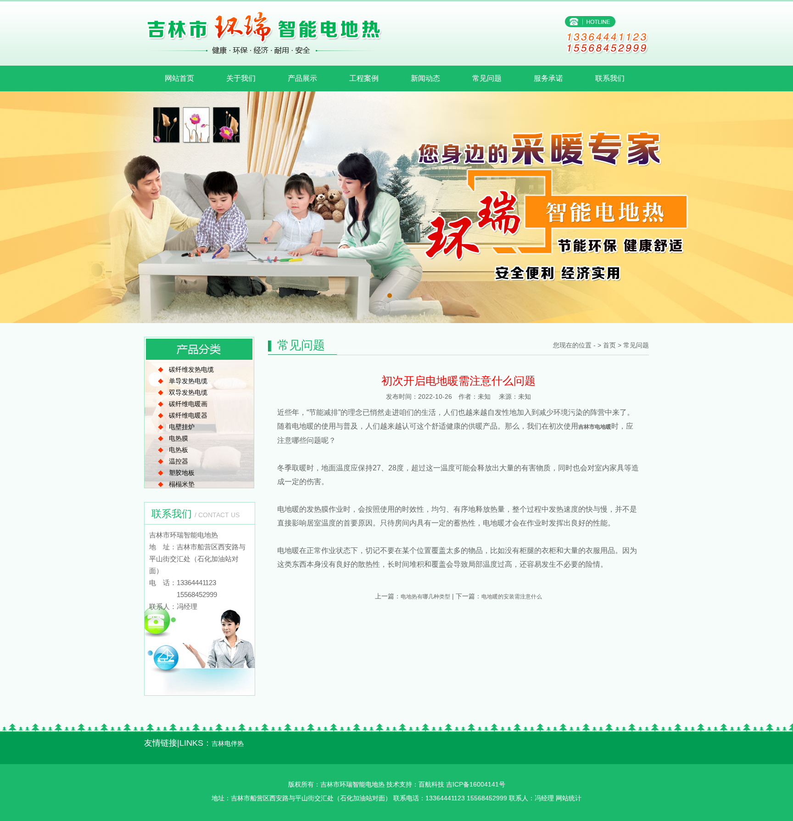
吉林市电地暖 (594, 427)
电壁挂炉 (182, 426)
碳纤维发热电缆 (191, 369)
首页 (609, 345)
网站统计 (568, 798)
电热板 (178, 449)
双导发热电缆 (188, 392)
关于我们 (241, 78)
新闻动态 (425, 78)
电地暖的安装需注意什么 (511, 596)
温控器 (178, 461)
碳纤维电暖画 (188, 404)
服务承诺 (548, 78)
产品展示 (302, 78)
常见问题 (487, 78)
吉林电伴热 (228, 743)
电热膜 (178, 438)
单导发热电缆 (188, 381)
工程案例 (364, 78)
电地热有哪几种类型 (425, 596)
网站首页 (179, 78)
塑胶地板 (182, 472)
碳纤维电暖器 (188, 415)
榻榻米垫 (182, 484)
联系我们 (610, 78)
